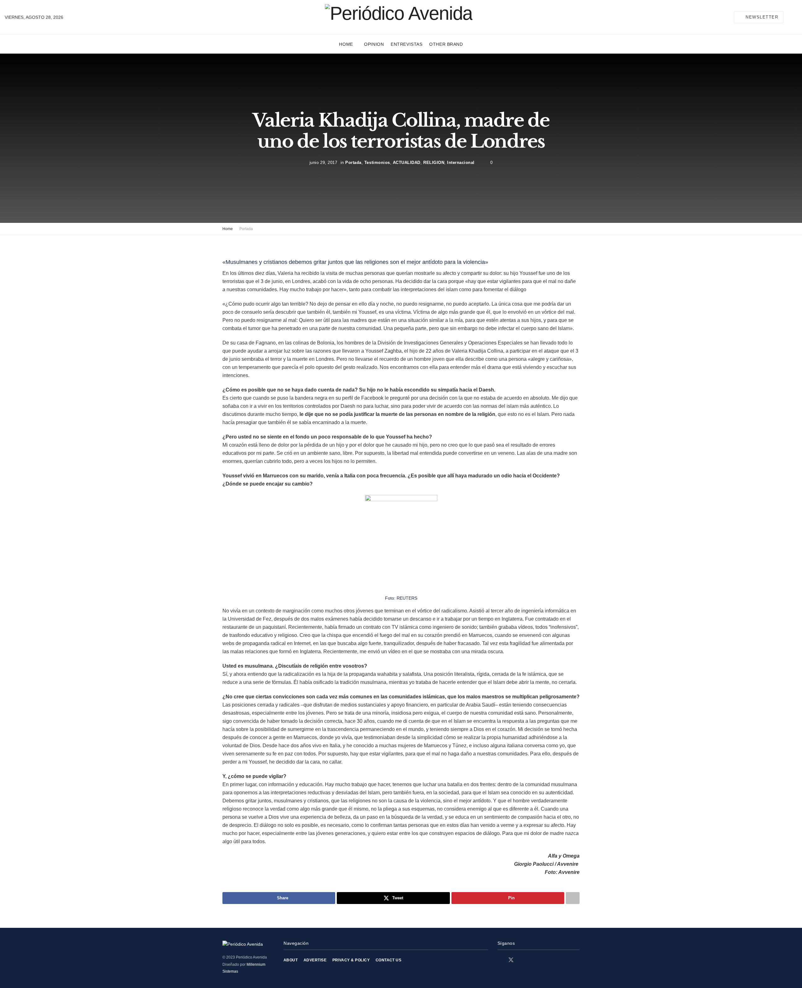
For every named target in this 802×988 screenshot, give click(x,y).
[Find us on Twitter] (511, 960)
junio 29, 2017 (323, 162)
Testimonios (377, 162)
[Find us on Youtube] (533, 960)
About (291, 960)
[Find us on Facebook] (499, 960)
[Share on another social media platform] (573, 898)
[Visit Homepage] (399, 17)
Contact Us (389, 960)
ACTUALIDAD (406, 162)
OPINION (374, 44)
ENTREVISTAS (406, 44)
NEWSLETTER (761, 17)
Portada (353, 162)
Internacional (461, 162)
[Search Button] (794, 17)
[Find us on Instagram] (522, 960)
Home (346, 44)
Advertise (315, 960)
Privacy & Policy (351, 960)
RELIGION (433, 162)
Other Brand (446, 44)
